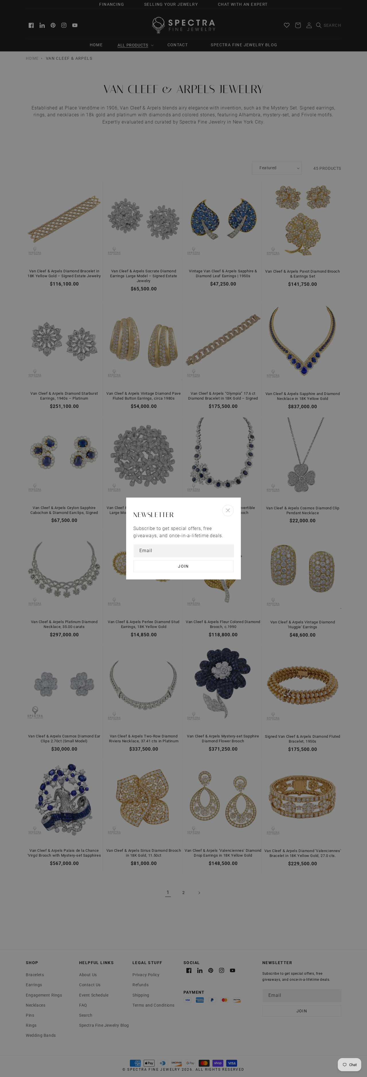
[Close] (228, 510)
